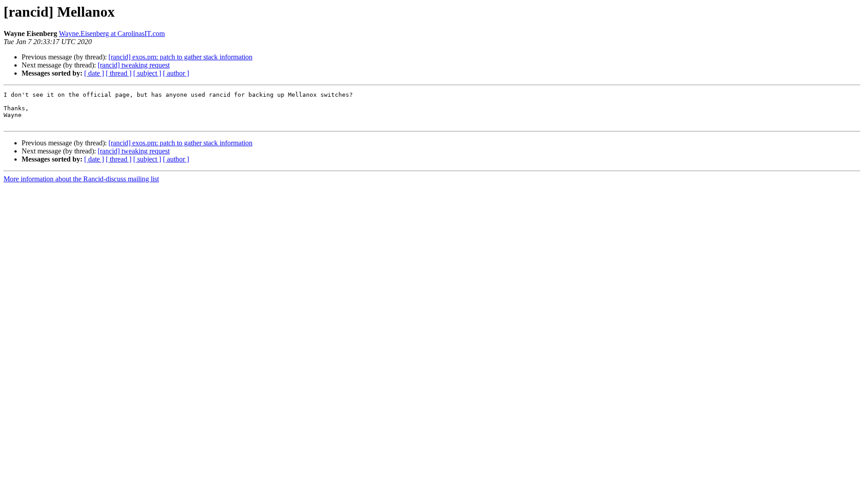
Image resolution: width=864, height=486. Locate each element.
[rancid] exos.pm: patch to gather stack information (180, 57)
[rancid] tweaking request (134, 65)
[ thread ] (118, 73)
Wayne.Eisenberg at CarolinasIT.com (112, 33)
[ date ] (94, 73)
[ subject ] (147, 73)
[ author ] (176, 73)
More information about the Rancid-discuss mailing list (81, 179)
